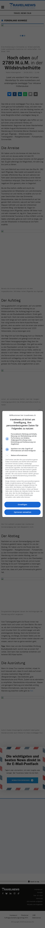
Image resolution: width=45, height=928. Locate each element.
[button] (22, 455)
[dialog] (22, 464)
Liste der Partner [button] (11, 478)
